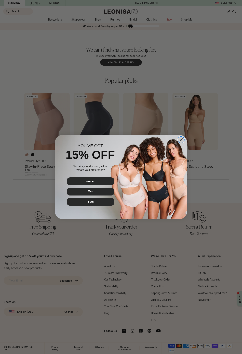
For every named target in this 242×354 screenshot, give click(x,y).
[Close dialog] (181, 139)
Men (90, 191)
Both (91, 201)
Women (90, 181)
